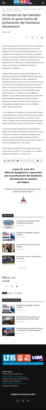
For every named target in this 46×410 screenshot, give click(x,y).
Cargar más (22, 268)
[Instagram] (28, 401)
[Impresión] (42, 38)
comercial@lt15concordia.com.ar (13, 383)
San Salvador (18, 293)
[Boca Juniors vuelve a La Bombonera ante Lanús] (8, 260)
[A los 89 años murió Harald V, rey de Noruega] (8, 248)
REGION (17, 9)
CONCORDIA (6, 312)
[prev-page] (3, 339)
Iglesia (10, 293)
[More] (16, 286)
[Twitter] (32, 38)
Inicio (3, 9)
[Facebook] (27, 38)
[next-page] (7, 339)
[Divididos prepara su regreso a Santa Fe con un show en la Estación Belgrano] (8, 331)
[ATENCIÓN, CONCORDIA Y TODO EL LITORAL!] (8, 236)
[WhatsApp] (37, 38)
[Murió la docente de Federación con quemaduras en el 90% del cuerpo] (8, 320)
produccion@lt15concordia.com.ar (14, 376)
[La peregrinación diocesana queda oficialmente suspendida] (8, 224)
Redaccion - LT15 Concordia (8, 279)
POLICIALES (6, 323)
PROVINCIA (10, 9)
